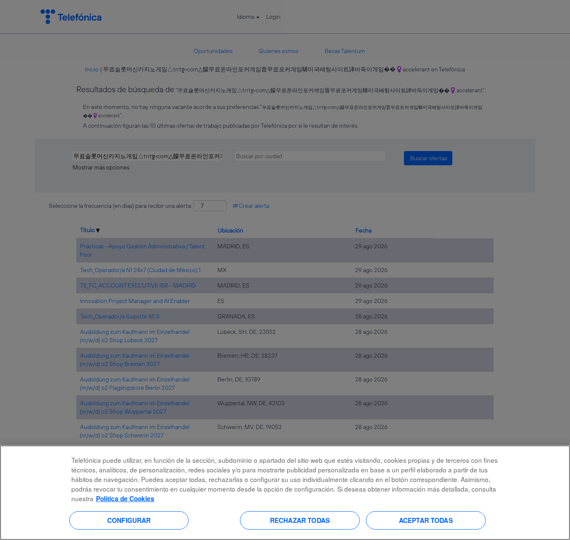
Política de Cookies (125, 498)
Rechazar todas (300, 520)
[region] (285, 492)
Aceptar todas (426, 520)
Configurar (129, 520)
